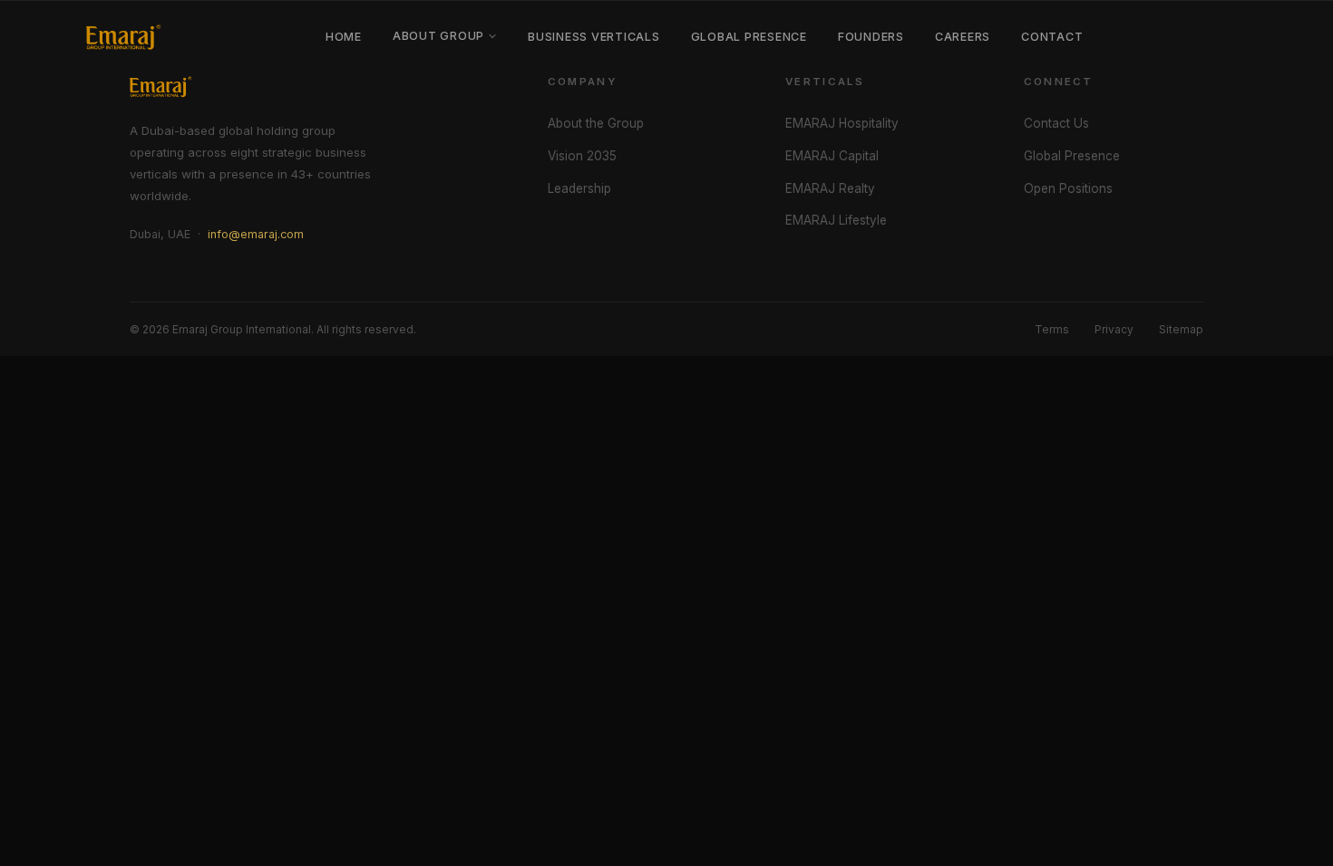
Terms (1052, 329)
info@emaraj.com (256, 234)
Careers (962, 36)
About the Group (596, 123)
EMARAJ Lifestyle (836, 220)
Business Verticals (593, 36)
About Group (438, 36)
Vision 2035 (582, 156)
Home (344, 36)
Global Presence (749, 36)
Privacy (1114, 329)
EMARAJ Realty (830, 188)
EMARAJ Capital (832, 156)
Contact (1052, 36)
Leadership (579, 188)
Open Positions (1068, 188)
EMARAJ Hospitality (842, 123)
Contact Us (1056, 123)
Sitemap (1181, 329)
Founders (871, 36)
